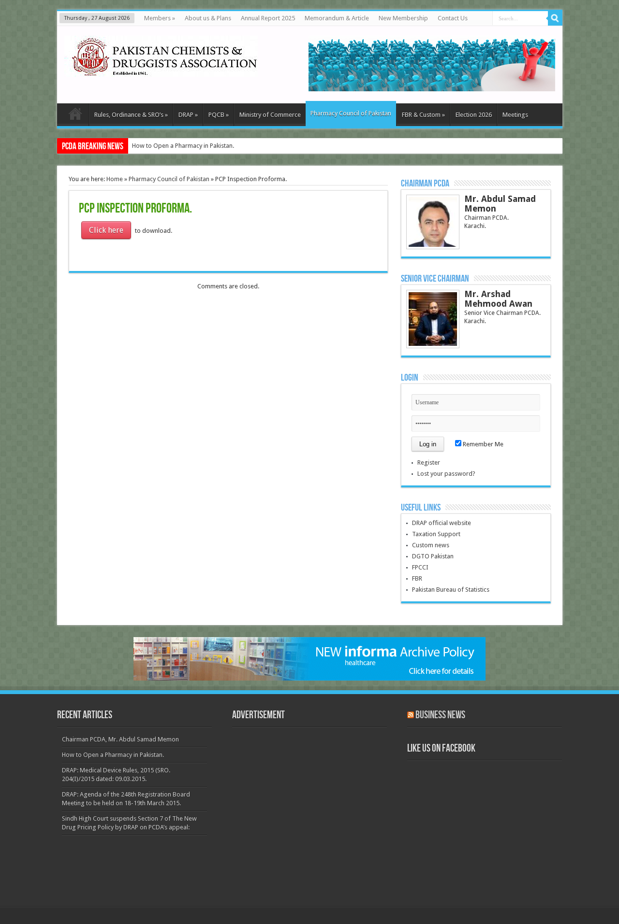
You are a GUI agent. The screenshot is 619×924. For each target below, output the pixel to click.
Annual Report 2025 (268, 18)
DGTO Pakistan (433, 556)
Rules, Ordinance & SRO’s (131, 114)
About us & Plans (208, 18)
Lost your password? (446, 473)
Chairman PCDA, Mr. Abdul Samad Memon (120, 739)
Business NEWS (440, 715)
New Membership (403, 18)
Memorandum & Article (337, 18)
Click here (106, 230)
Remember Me (482, 444)
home (75, 115)
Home (114, 179)
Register (428, 462)
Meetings (515, 114)
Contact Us (453, 18)
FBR (417, 578)
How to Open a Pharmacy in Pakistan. (183, 145)
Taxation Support (436, 534)
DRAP (188, 114)
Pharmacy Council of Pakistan (350, 113)
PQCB (218, 114)
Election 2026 (474, 114)
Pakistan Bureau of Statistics (450, 589)
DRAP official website (441, 522)
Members (159, 18)
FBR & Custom (423, 114)
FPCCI (420, 567)
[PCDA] (161, 69)
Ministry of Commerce (270, 114)
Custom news (430, 545)
